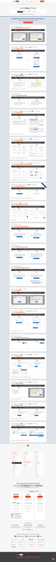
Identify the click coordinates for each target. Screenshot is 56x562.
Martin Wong (23, 403)
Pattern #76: (19, 204)
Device (24, 10)
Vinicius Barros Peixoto (24, 111)
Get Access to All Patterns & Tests (28, 22)
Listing (23, 69)
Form (36, 454)
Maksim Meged (22, 203)
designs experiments (35, 556)
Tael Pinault (32, 47)
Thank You (24, 198)
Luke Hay (23, 184)
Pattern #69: (16, 356)
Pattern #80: (17, 112)
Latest (23, 14)
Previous (21, 445)
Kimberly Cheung (24, 162)
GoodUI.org (17, 556)
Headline (36, 456)
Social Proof (37, 476)
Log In (38, 1)
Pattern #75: (19, 226)
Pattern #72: (16, 290)
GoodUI (13, 1)
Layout (36, 465)
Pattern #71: (18, 312)
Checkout (27, 179)
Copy (36, 471)
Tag (34, 10)
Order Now (16, 496)
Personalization (37, 463)
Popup (36, 460)
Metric (29, 10)
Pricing (21, 179)
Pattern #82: (17, 75)
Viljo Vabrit (23, 382)
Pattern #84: (20, 28)
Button (36, 467)
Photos (36, 469)
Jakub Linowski (34, 111)
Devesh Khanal (23, 423)
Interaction (37, 474)
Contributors (23, 4)
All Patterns (19, 4)
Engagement (26, 464)
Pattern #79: (17, 140)
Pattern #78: (21, 164)
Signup (28, 69)
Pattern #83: (17, 48)
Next (35, 445)
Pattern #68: (17, 383)
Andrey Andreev (32, 74)
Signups (25, 458)
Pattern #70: (20, 337)
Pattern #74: (19, 247)
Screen (18, 10)
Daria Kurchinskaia (34, 162)
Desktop (16, 69)
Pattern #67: (17, 405)
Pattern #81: (19, 95)
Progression (26, 454)
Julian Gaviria (22, 289)
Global (26, 198)
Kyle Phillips (23, 74)
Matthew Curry (24, 354)
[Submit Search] (38, 4)
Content (14, 456)
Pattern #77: (18, 186)
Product (26, 69)
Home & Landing (20, 69)
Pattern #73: (20, 267)
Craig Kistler (32, 423)
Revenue (25, 466)
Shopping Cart (19, 440)
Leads (25, 456)
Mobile (13, 69)
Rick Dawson (23, 47)
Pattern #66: (18, 425)
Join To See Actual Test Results (28, 18)
